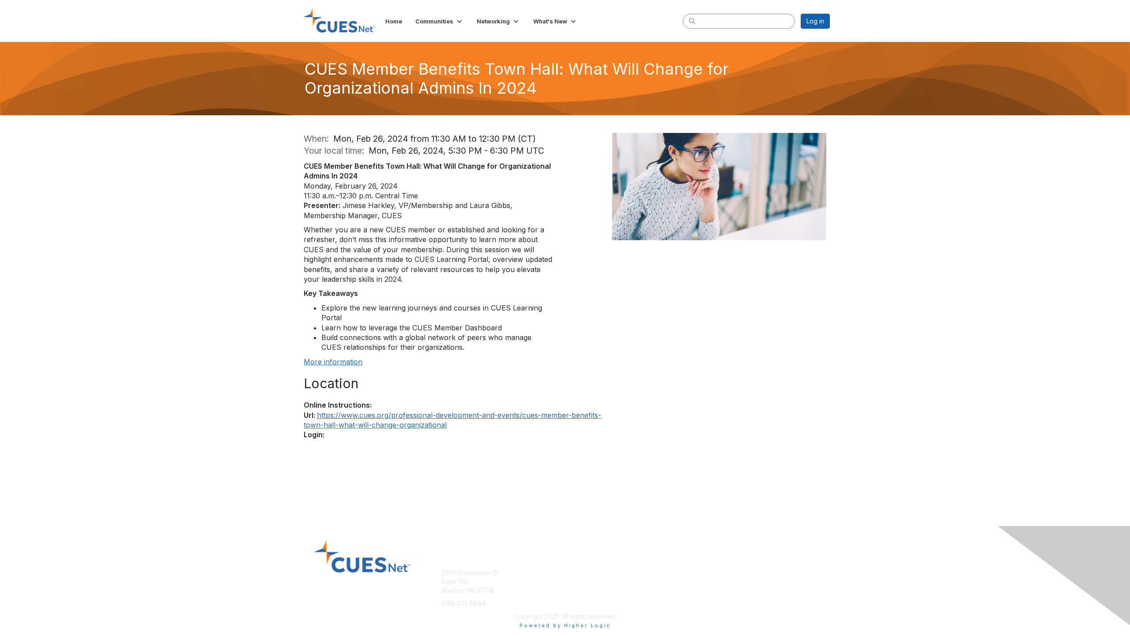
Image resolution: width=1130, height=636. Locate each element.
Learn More (585, 572)
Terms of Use (715, 581)
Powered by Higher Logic (565, 625)
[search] (692, 21)
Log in (815, 21)
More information (333, 361)
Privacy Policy (716, 590)
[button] (439, 21)
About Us (709, 572)
